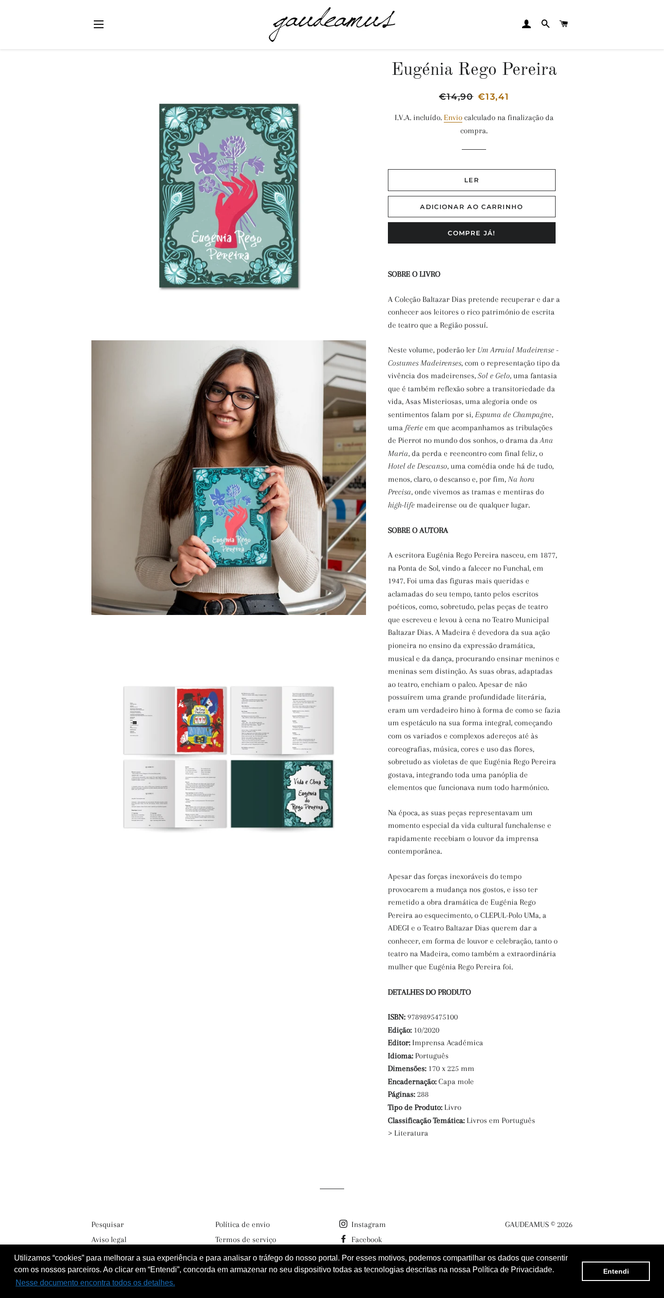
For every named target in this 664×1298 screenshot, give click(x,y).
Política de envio (242, 1224)
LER (471, 180)
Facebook (365, 1239)
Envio (453, 117)
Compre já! (471, 233)
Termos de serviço (245, 1239)
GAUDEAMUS (527, 1224)
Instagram (367, 1224)
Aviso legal (108, 1239)
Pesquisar (107, 1224)
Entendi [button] (616, 1271)
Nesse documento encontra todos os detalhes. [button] (95, 1283)
